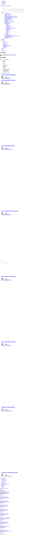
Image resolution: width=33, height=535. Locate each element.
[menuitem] (17, 4)
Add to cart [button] (4, 83)
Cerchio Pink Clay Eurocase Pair (4, 501)
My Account (3, 4)
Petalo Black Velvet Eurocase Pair (4, 493)
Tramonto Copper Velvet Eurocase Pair (5, 497)
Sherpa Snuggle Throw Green (4, 510)
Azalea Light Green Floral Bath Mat (4, 518)
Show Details (8, 83)
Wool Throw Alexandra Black (4, 522)
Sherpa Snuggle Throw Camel (4, 514)
